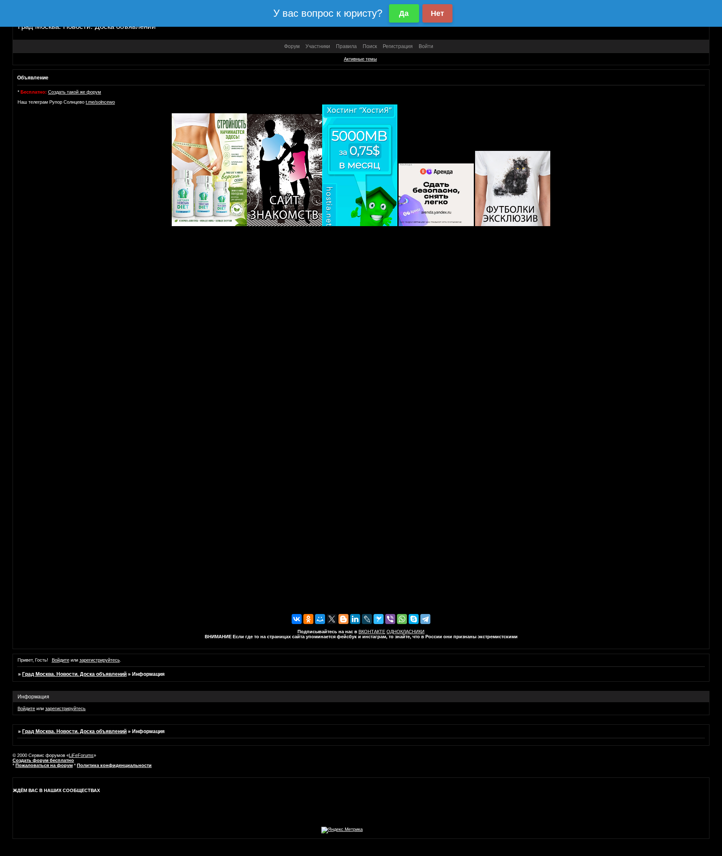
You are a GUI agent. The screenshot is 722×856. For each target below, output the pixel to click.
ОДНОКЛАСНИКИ (405, 631)
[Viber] (390, 619)
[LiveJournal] (367, 619)
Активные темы (360, 58)
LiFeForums (81, 755)
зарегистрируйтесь (99, 659)
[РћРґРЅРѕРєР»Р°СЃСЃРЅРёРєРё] (308, 619)
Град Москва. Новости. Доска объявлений (74, 674)
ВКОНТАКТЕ (371, 631)
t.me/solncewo (100, 101)
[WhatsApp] (402, 619)
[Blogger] (343, 619)
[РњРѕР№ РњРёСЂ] (320, 619)
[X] (332, 619)
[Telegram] (425, 619)
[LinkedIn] (355, 619)
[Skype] (414, 619)
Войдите (60, 659)
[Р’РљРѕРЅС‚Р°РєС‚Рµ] (297, 619)
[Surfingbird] (379, 619)
